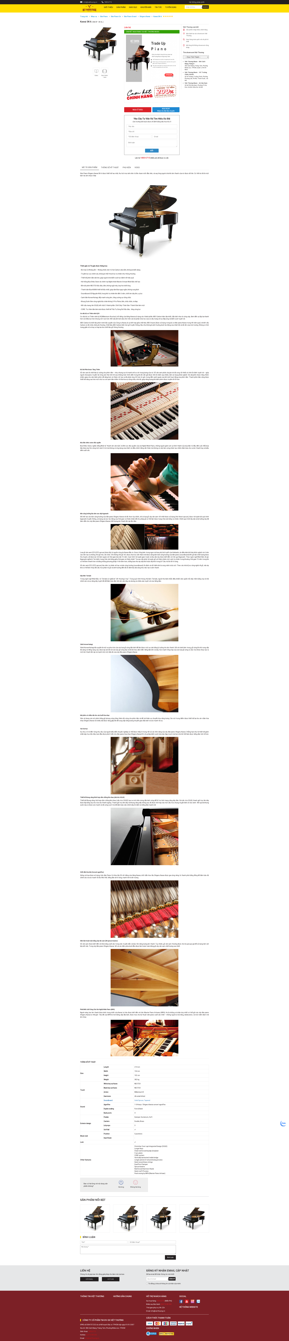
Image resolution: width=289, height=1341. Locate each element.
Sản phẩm (121, 7)
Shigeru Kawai (145, 16)
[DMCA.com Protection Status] (167, 1333)
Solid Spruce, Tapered (142, 1100)
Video (137, 167)
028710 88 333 (166, 1304)
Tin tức (158, 7)
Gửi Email (89, 1279)
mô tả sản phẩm (89, 167)
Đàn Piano (104, 16)
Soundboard (108, 1100)
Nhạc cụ (94, 16)
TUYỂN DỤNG (170, 7)
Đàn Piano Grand (130, 16)
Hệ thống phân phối (196, 2)
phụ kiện (127, 167)
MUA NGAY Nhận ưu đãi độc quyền (166, 109)
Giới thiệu (108, 7)
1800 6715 (108, 2)
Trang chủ (84, 16)
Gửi (151, 151)
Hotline (110, 1279)
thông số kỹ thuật (110, 167)
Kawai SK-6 (157, 16)
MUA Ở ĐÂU (138, 110)
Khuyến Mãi (146, 7)
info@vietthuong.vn (90, 2)
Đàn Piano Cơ (116, 16)
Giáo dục (133, 7)
